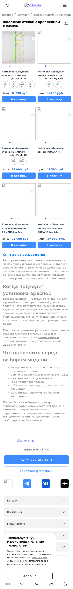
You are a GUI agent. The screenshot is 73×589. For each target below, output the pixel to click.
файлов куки (39, 557)
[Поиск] (7, 5)
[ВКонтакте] (46, 483)
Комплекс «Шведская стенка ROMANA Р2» (51, 73)
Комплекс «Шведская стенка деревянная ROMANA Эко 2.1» (51, 228)
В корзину (18, 99)
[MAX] (8, 483)
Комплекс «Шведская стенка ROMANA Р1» (51, 150)
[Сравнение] (8, 583)
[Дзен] (65, 483)
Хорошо (30, 576)
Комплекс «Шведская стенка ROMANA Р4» (15, 150)
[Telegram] (27, 483)
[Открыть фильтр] (66, 24)
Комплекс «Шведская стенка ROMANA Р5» (15, 73)
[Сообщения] (51, 583)
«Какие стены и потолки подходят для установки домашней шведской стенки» (33, 341)
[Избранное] (22, 583)
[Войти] (65, 583)
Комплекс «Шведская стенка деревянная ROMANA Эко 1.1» (15, 228)
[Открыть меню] (65, 4)
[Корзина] (36, 583)
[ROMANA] (36, 441)
